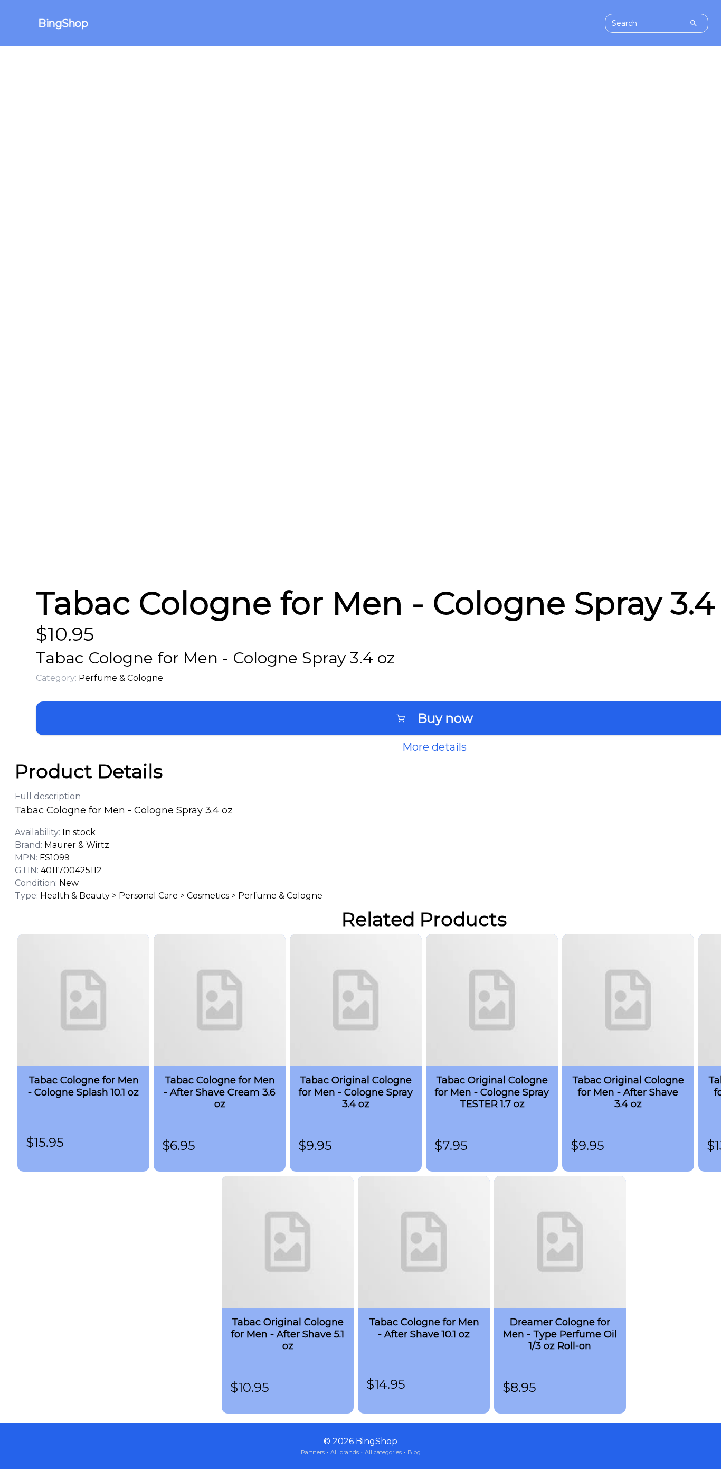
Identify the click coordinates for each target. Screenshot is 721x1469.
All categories (383, 1452)
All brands (344, 1452)
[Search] (693, 23)
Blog (414, 1452)
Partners (313, 1452)
